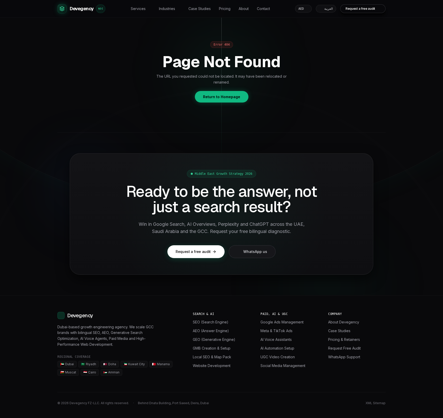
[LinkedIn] (338, 403)
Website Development (211, 365)
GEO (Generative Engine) (214, 339)
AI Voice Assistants (276, 339)
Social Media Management (282, 365)
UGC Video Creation (277, 357)
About (244, 8)
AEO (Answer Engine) (211, 331)
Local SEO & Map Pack (212, 357)
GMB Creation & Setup (211, 348)
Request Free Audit (344, 348)
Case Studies (199, 8)
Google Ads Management (282, 322)
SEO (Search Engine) (210, 322)
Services (138, 8)
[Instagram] (356, 403)
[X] (347, 403)
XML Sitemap (376, 403)
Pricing (224, 8)
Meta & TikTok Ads (276, 331)
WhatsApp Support (344, 357)
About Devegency (343, 322)
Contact (263, 8)
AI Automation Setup (277, 348)
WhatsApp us (255, 251)
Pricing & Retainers (344, 339)
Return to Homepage (221, 97)
